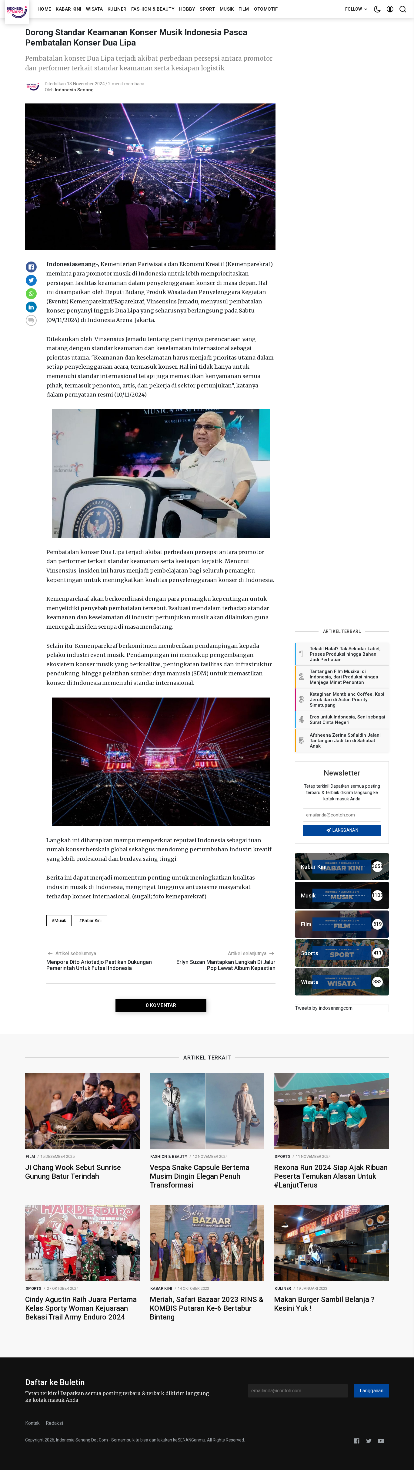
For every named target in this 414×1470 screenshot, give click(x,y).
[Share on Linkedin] (31, 307)
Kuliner (117, 9)
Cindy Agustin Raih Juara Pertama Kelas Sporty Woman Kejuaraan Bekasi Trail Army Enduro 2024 (81, 1308)
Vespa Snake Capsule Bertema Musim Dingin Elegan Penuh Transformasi (199, 1176)
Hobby (187, 9)
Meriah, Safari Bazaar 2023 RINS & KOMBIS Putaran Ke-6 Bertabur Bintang (206, 1308)
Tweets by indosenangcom (323, 1008)
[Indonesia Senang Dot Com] (381, 1440)
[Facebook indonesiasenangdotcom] (357, 1440)
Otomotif (266, 9)
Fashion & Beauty (152, 9)
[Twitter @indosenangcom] (369, 1440)
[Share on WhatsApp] (31, 293)
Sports (282, 1156)
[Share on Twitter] (31, 280)
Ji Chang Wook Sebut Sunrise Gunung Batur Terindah (73, 1172)
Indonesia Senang (74, 90)
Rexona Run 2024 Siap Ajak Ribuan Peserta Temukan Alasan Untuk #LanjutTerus (331, 1176)
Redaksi (54, 1423)
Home (44, 9)
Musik (227, 9)
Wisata (94, 9)
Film (244, 9)
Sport (207, 9)
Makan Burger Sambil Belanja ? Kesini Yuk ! (324, 1304)
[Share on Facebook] (31, 267)
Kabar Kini (68, 9)
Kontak (32, 1423)
